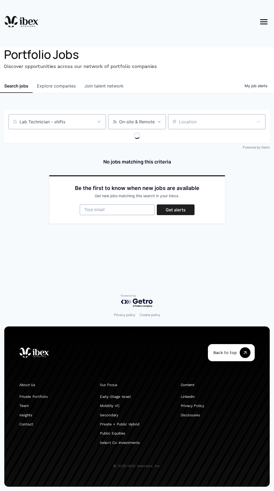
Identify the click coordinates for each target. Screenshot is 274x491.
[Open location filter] (258, 122)
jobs (16, 86)
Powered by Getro (256, 147)
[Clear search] (99, 122)
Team (24, 406)
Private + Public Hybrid (119, 424)
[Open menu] (264, 22)
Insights (25, 415)
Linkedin (188, 396)
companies (56, 86)
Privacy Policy (192, 406)
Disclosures (190, 415)
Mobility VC (109, 406)
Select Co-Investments (120, 442)
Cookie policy (150, 315)
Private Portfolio (33, 396)
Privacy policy (124, 315)
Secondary (109, 415)
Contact (26, 424)
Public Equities (112, 433)
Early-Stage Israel (115, 396)
